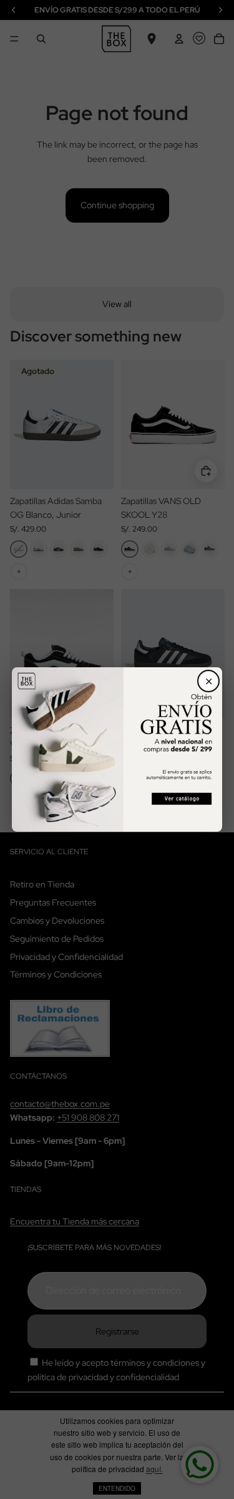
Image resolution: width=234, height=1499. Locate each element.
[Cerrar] (208, 681)
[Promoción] (117, 749)
